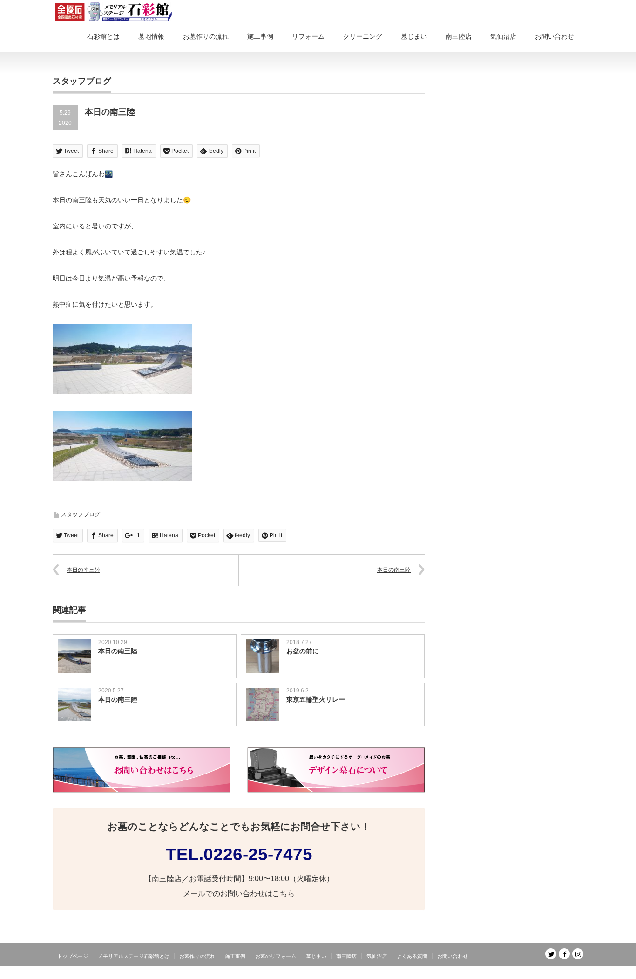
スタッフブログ (80, 514)
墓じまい (414, 36)
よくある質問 (412, 956)
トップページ (72, 956)
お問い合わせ (554, 36)
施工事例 (260, 36)
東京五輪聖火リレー (315, 699)
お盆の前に (302, 651)
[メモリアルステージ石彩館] (113, 11)
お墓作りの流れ (206, 36)
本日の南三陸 (83, 570)
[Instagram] (577, 953)
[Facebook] (564, 953)
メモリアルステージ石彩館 (549, 972)
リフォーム (308, 36)
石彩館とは (103, 36)
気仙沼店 (503, 36)
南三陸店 (459, 36)
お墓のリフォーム (275, 956)
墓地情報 (151, 36)
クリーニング (362, 36)
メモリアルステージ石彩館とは (133, 956)
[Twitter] (550, 953)
